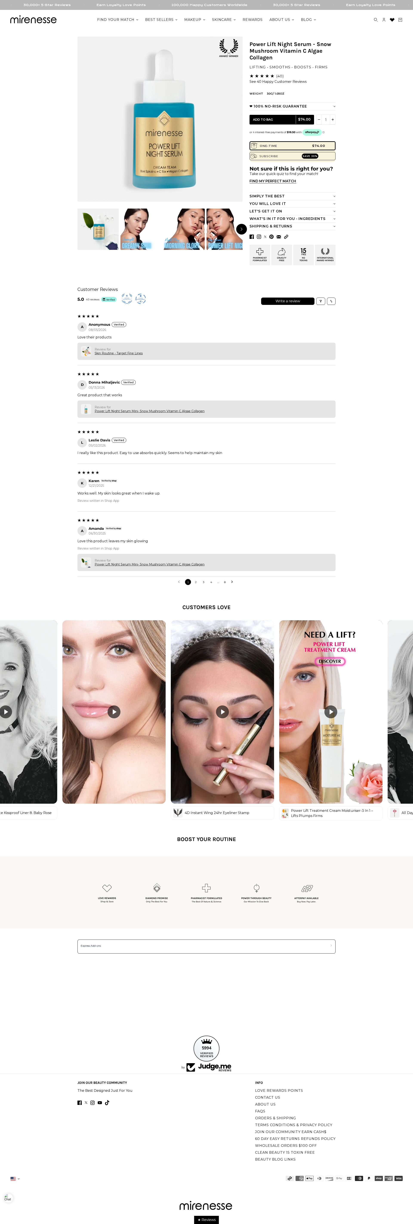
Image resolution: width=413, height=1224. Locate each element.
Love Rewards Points (279, 1091)
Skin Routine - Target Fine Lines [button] (119, 353)
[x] (86, 1102)
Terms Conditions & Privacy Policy (293, 1125)
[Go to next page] (233, 582)
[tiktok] (107, 1102)
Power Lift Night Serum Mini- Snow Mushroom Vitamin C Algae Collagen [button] (150, 411)
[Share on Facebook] (252, 237)
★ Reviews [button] (207, 1220)
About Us (265, 1104)
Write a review (288, 301)
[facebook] (80, 1103)
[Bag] (400, 19)
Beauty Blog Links (275, 1159)
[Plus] (333, 119)
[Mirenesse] (34, 19)
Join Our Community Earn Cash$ (291, 1132)
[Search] (375, 19)
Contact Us (267, 1097)
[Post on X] (265, 237)
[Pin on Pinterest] (271, 237)
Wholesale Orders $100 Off (286, 1146)
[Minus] (319, 119)
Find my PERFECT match (273, 181)
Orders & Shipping (275, 1118)
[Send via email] (279, 236)
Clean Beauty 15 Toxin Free (285, 1152)
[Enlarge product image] (160, 119)
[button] (286, 237)
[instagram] (92, 1103)
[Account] (384, 19)
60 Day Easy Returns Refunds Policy (295, 1139)
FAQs (260, 1111)
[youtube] (100, 1102)
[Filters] (320, 301)
